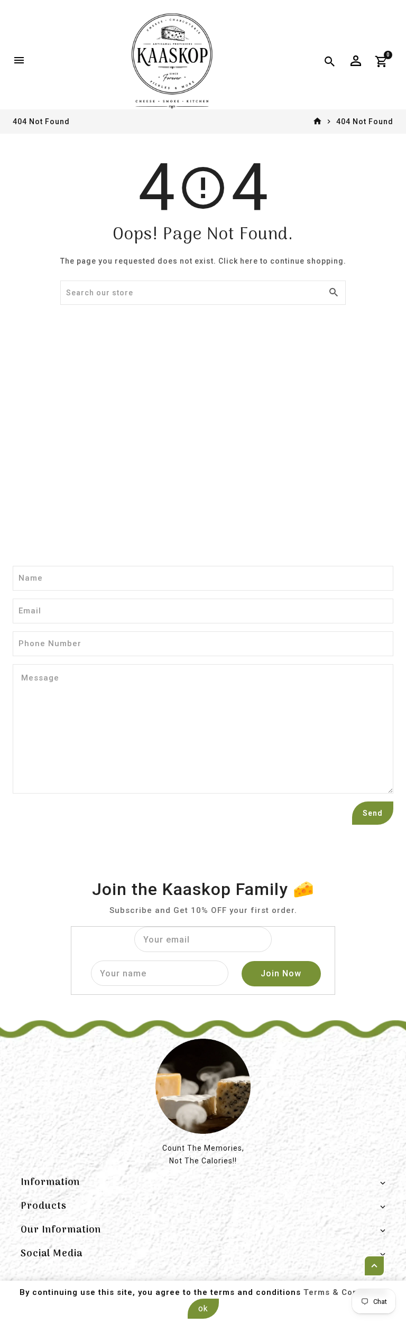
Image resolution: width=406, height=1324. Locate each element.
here (249, 261)
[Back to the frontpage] (317, 121)
